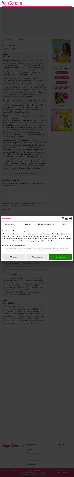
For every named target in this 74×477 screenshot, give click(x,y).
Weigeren (13, 257)
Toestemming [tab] (9, 224)
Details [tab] (27, 224)
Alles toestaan (60, 257)
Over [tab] (64, 224)
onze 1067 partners (14, 234)
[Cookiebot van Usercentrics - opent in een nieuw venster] (63, 218)
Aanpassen (36, 257)
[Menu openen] (59, 3)
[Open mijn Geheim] (65, 3)
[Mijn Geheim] (28, 3)
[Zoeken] (70, 3)
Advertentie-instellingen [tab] (46, 224)
